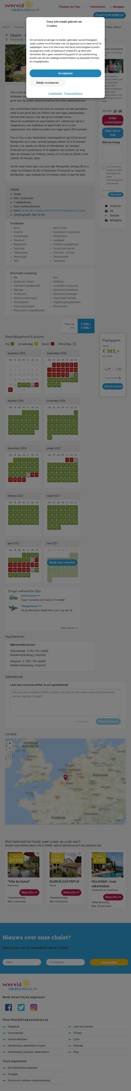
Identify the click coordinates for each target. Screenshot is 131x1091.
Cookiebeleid (55, 93)
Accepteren (65, 73)
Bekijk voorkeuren (47, 82)
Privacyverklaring (73, 93)
